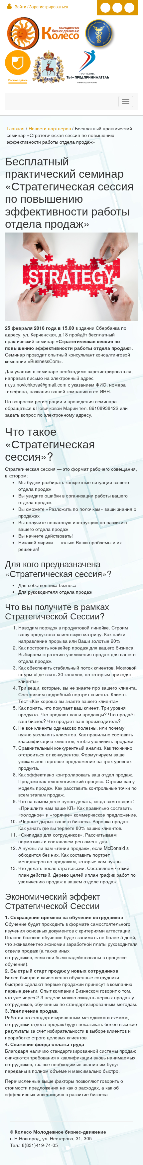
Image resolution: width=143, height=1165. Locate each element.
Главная (16, 128)
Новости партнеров (50, 128)
